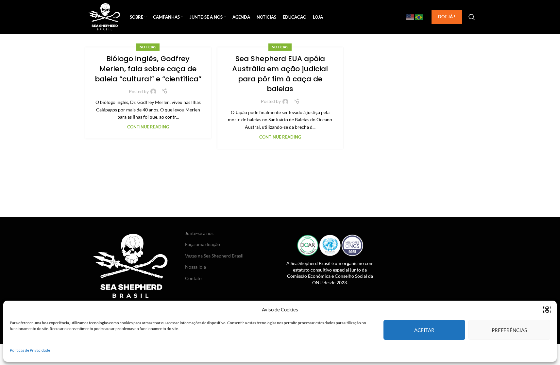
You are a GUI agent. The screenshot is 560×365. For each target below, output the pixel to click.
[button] (547, 309)
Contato (193, 278)
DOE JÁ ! (446, 16)
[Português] (419, 17)
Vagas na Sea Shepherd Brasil (214, 255)
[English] (410, 17)
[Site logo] (104, 16)
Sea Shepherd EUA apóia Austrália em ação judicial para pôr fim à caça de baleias (280, 74)
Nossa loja (195, 267)
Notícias (148, 47)
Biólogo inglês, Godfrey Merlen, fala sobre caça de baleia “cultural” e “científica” (148, 69)
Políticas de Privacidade (30, 350)
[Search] (471, 17)
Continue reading (148, 126)
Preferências (509, 330)
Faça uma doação (202, 244)
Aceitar (424, 330)
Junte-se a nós (199, 233)
